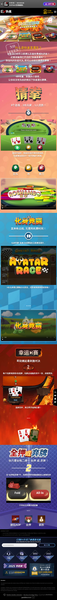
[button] (55, 129)
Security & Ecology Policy (30, 594)
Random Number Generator (14, 594)
